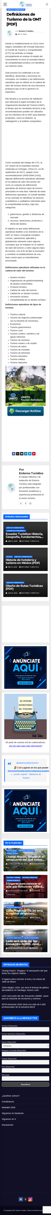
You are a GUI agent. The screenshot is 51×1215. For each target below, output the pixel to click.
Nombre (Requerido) (9, 1026)
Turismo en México (13, 880)
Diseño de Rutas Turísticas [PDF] (24, 587)
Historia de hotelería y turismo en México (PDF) (23, 561)
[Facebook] (26, 503)
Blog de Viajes (12, 850)
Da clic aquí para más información (25, 746)
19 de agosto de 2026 (18, 948)
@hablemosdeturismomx (27, 763)
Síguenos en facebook (12, 1113)
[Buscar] (47, 4)
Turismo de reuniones (31, 938)
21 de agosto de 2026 (18, 864)
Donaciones (7, 1125)
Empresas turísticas (26, 850)
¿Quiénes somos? (10, 1096)
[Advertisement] (25, 143)
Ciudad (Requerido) (9, 1059)
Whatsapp (5, 1075)
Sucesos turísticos (14, 907)
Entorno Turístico (26, 31)
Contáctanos (8, 1101)
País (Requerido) (8, 1067)
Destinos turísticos (29, 877)
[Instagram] (30, 503)
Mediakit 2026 (8, 1107)
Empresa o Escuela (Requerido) (14, 1050)
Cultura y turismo (13, 877)
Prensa (35, 948)
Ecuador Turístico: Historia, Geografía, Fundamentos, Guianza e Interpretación (24, 537)
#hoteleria (22, 771)
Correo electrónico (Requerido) (13, 1034)
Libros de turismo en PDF (16, 9)
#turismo (12, 771)
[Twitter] (21, 503)
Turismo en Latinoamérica (15, 530)
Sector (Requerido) (9, 1042)
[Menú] (5, 4)
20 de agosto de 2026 (18, 918)
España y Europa (12, 853)
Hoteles (9, 556)
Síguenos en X (9, 1119)
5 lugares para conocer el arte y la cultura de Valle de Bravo (25, 886)
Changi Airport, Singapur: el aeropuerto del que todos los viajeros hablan (25, 859)
